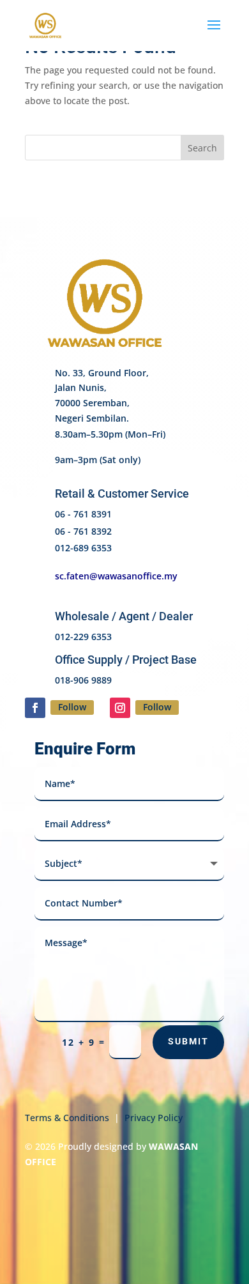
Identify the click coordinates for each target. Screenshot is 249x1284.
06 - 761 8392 (83, 531)
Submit (188, 1041)
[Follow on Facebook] (35, 708)
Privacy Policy (153, 1118)
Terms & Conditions (67, 1118)
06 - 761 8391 (83, 514)
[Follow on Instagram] (120, 708)
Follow (72, 707)
